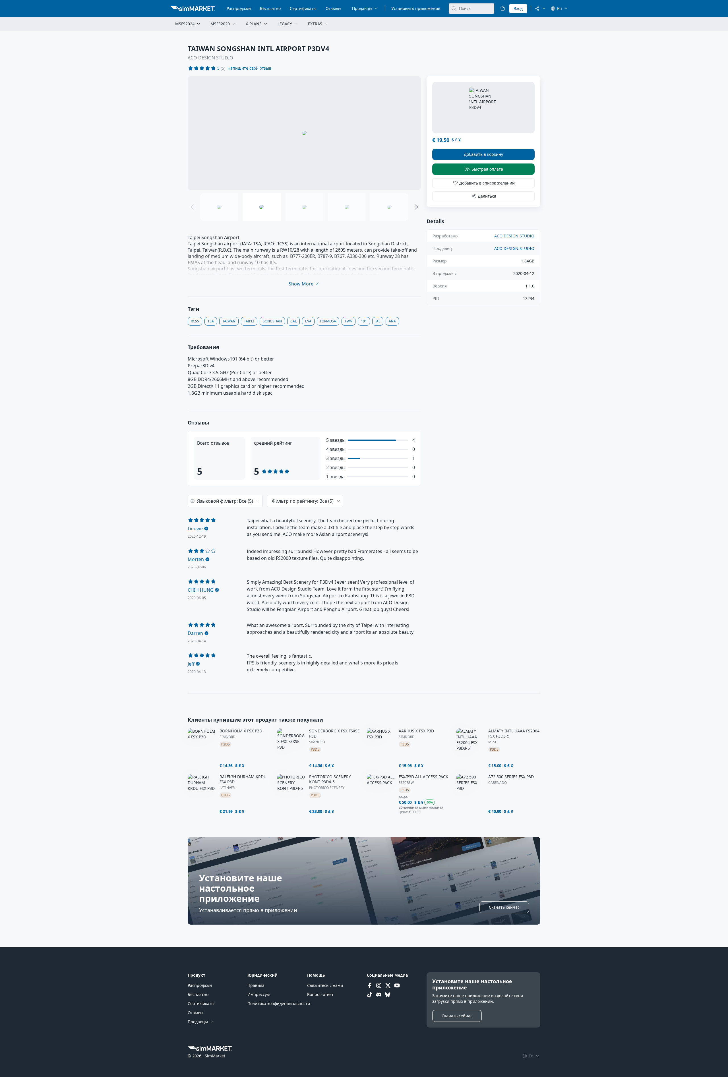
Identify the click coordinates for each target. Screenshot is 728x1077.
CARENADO (497, 782)
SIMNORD (227, 737)
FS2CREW (406, 782)
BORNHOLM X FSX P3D (241, 731)
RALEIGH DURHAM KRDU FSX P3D (243, 779)
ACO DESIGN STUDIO (210, 57)
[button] (249, 68)
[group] (304, 133)
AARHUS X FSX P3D (416, 731)
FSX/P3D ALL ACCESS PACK (423, 776)
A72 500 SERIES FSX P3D (511, 776)
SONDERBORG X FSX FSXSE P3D (334, 733)
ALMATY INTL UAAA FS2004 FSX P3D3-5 (513, 733)
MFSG (493, 742)
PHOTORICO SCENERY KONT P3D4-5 (330, 779)
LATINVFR (227, 788)
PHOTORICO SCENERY (326, 788)
